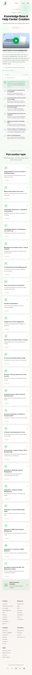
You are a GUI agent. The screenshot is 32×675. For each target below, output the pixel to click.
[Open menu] (28, 3)
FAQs (18, 606)
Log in (23, 3)
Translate (4, 639)
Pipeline (4, 615)
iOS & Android (21, 637)
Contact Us (5, 641)
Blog (18, 608)
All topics (17, 9)
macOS (19, 635)
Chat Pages (5, 608)
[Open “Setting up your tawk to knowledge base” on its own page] (27, 122)
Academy (19, 610)
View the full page (7, 70)
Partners (4, 637)
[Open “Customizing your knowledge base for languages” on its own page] (27, 90)
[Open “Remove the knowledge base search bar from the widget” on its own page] (27, 106)
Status (19, 617)
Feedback (4, 619)
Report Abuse (6, 657)
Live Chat (4, 604)
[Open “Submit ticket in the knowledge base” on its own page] (28, 67)
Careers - (7, 632)
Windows (19, 632)
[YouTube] (24, 668)
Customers (5, 635)
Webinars (19, 612)
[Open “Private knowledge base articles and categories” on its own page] (27, 114)
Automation (5, 621)
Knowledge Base (6, 610)
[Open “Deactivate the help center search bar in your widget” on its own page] (27, 98)
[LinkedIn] (16, 668)
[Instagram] (20, 668)
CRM (3, 612)
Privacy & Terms (6, 650)
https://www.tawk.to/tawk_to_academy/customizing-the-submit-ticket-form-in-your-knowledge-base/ (15, 67)
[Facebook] (7, 668)
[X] (12, 668)
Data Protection (6, 653)
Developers (20, 615)
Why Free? (5, 630)
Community (20, 619)
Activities (4, 617)
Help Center (20, 604)
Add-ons (4, 623)
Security (4, 655)
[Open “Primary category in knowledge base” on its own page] (27, 129)
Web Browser (20, 630)
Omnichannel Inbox (7, 606)
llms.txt (4, 643)
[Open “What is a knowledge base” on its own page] (27, 136)
